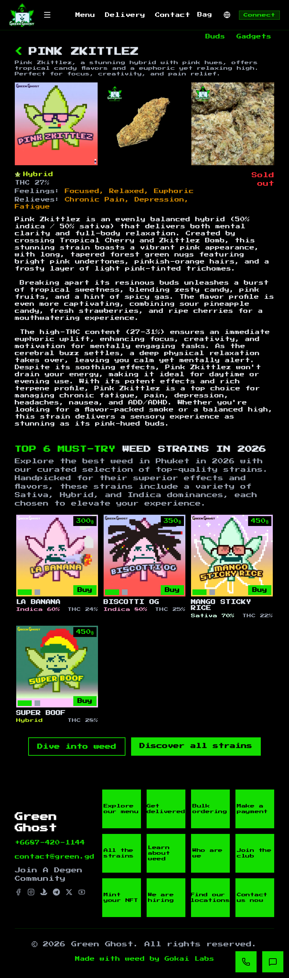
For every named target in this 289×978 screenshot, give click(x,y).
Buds (215, 36)
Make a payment (252, 809)
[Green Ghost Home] (22, 15)
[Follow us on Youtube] (81, 892)
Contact (172, 15)
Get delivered (166, 809)
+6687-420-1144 (50, 842)
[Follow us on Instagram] (31, 892)
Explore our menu (121, 809)
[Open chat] (272, 961)
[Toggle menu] (47, 15)
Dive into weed (76, 746)
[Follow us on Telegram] (56, 892)
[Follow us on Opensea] (43, 892)
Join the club (254, 853)
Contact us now (252, 898)
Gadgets (253, 36)
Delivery (125, 15)
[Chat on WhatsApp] (246, 961)
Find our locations (210, 898)
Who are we (207, 853)
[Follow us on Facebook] (18, 892)
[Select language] (227, 14)
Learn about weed (159, 853)
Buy (85, 590)
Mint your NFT (121, 898)
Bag (204, 14)
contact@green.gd (54, 856)
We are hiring (161, 898)
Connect (259, 15)
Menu (85, 15)
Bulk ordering (209, 809)
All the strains (119, 853)
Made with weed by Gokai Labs (144, 959)
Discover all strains (196, 746)
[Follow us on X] (69, 892)
